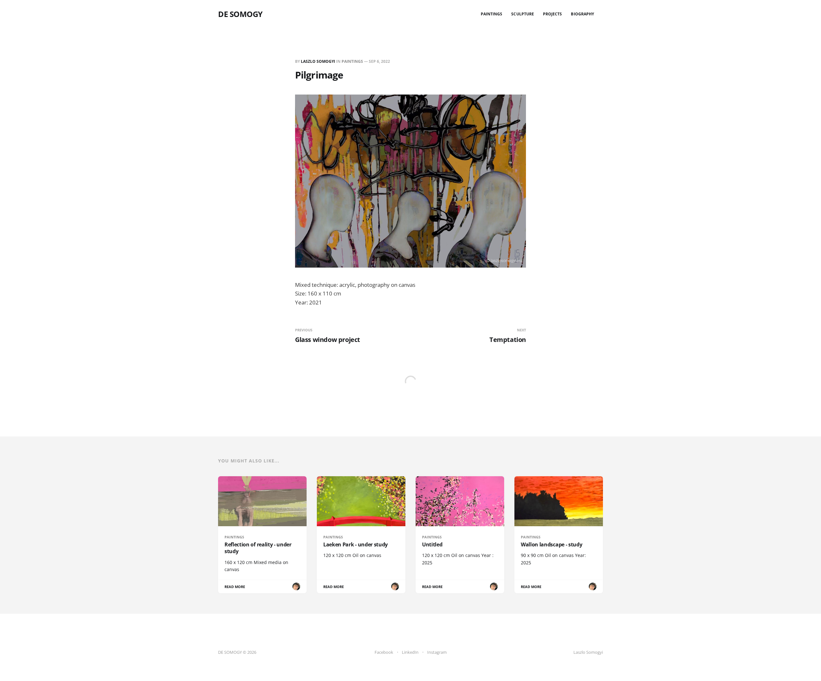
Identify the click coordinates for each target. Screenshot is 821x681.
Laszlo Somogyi (318, 61)
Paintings (492, 14)
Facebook (384, 652)
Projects (552, 14)
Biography (582, 14)
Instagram (437, 652)
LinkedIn (410, 652)
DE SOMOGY (240, 14)
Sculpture (522, 14)
